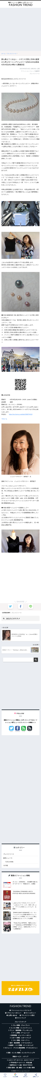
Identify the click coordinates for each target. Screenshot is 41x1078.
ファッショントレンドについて (21, 1010)
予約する (4, 419)
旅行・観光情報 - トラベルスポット (21, 1043)
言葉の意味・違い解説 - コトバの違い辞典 (21, 1067)
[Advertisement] (20, 29)
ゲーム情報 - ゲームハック (21, 1033)
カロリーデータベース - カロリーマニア (21, 1060)
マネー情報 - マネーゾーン (21, 1040)
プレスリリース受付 (28, 1015)
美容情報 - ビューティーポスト (21, 1035)
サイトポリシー (31, 1013)
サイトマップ (21, 1018)
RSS (30, 731)
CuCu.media (9, 861)
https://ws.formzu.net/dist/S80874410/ (20, 414)
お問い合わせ (12, 1015)
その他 (5, 865)
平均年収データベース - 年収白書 (21, 1062)
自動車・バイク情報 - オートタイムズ (21, 1045)
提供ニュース (7, 858)
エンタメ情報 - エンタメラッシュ (21, 1028)
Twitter (11, 731)
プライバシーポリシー (14, 1013)
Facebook (17, 731)
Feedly (23, 731)
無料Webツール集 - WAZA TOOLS (21, 1065)
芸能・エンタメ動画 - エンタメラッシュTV (21, 1052)
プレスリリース (17, 612)
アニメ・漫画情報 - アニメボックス (21, 1030)
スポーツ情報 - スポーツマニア (21, 1038)
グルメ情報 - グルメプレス (21, 1025)
